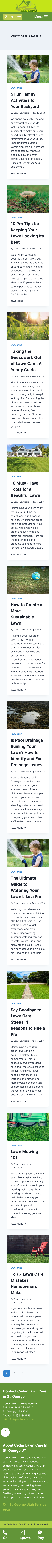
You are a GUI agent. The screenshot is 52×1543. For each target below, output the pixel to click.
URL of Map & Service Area (18, 1419)
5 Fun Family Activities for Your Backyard (25, 100)
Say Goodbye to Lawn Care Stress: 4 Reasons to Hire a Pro (28, 1022)
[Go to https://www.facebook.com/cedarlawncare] (5, 1433)
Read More (18, 173)
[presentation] (28, 69)
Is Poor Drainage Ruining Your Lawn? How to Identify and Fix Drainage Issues (27, 752)
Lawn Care (16, 88)
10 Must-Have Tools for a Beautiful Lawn (25, 489)
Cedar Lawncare (21, 113)
